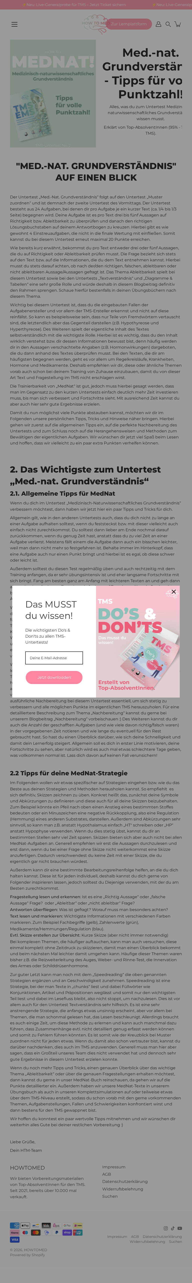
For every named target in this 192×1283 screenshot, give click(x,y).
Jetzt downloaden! (54, 677)
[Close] (174, 592)
